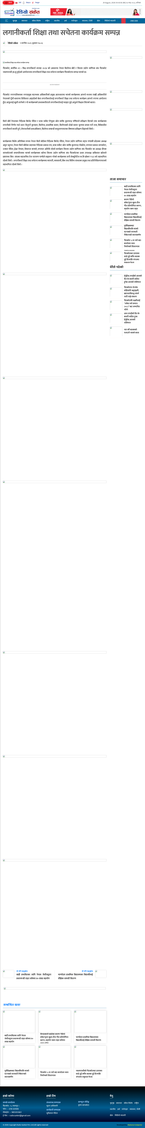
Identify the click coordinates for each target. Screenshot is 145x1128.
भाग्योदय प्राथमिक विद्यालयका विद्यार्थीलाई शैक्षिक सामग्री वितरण (88, 1039)
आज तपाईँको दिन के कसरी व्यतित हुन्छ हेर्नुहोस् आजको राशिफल (131, 318)
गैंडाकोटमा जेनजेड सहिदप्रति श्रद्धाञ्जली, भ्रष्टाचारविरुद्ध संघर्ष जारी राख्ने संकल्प (131, 292)
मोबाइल (28, 2)
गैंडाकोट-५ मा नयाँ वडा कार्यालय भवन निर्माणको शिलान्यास (54, 1074)
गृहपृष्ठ (15, 20)
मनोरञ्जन (74, 20)
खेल (98, 20)
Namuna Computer (135, 1124)
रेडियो (10, 2)
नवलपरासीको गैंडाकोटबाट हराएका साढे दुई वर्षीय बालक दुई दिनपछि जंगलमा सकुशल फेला (89, 1074)
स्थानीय (57, 20)
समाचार (24, 20)
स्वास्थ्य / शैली (87, 20)
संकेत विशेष (36, 20)
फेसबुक (37, 2)
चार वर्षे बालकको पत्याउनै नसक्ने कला (131, 331)
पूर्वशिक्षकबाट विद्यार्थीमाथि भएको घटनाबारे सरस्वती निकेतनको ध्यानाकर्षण (17, 1074)
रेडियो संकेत (13, 43)
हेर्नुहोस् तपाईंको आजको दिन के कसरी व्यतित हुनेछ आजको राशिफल (133, 279)
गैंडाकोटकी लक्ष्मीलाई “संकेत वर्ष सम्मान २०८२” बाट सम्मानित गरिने (132, 305)
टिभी (19, 2)
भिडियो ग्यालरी (110, 20)
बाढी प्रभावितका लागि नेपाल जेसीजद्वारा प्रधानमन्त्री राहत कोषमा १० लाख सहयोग (19, 1038)
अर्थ (65, 20)
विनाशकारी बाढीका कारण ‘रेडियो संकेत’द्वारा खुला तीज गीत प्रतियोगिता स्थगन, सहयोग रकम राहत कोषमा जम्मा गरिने (54, 1038)
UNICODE (134, 21)
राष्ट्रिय (47, 20)
